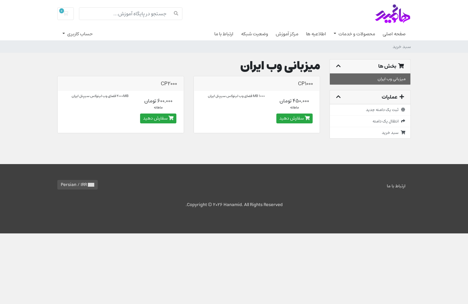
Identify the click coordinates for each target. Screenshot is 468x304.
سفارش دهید (292, 118)
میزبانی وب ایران (392, 78)
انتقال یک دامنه (386, 121)
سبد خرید (391, 132)
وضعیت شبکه (254, 34)
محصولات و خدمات (356, 34)
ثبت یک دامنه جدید (383, 109)
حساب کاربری (79, 34)
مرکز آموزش (287, 34)
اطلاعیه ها (316, 34)
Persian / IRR (74, 185)
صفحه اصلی (394, 34)
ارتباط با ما (223, 34)
